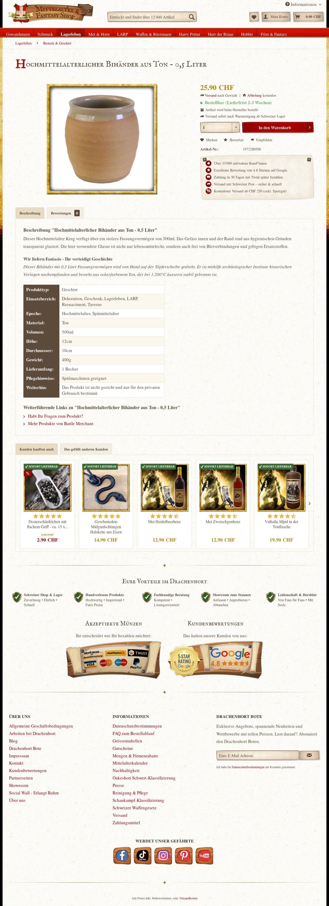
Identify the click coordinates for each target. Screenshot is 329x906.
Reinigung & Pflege (130, 793)
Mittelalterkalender (130, 763)
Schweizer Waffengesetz (135, 808)
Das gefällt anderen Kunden (86, 449)
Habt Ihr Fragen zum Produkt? (55, 416)
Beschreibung (30, 213)
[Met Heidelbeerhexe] (164, 486)
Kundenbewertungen (28, 770)
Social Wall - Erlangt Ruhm (34, 793)
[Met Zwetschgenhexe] (223, 486)
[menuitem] (152, 17)
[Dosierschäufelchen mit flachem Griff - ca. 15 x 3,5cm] (47, 486)
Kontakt (16, 763)
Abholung (254, 95)
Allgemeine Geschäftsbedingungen (41, 726)
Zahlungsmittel (126, 823)
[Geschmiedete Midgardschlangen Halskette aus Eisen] (106, 486)
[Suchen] (191, 16)
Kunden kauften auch (37, 449)
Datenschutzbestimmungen (137, 726)
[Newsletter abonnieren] (309, 755)
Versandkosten (188, 898)
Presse (118, 785)
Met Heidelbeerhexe (164, 521)
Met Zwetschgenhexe (223, 521)
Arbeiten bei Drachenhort (32, 733)
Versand (210, 95)
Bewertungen (64, 213)
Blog (13, 741)
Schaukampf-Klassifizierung (138, 800)
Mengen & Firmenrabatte (135, 756)
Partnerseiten (21, 778)
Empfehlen (263, 139)
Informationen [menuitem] (304, 4)
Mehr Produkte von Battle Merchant (60, 423)
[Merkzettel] (254, 17)
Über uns (17, 800)
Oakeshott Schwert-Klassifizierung (144, 778)
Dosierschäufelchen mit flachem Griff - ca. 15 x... (47, 524)
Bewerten (236, 139)
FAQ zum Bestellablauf (133, 733)
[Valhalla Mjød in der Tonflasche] (281, 486)
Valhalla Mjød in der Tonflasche (281, 524)
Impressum (19, 756)
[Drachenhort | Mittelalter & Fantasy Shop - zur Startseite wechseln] (50, 13)
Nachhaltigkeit (126, 770)
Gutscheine (123, 748)
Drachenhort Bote (25, 748)
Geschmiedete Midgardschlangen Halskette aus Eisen (106, 526)
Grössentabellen (127, 741)
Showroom (18, 785)
